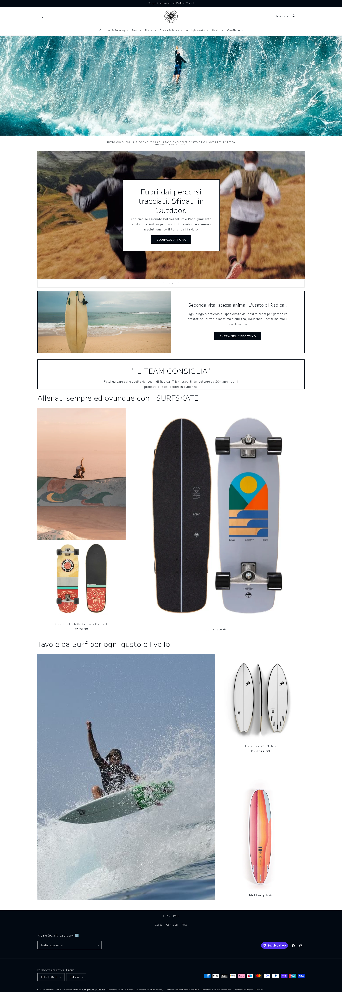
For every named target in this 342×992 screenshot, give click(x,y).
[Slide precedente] (163, 283)
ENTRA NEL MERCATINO (238, 336)
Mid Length (258, 895)
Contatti (172, 924)
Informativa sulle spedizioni (216, 989)
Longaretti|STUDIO (93, 989)
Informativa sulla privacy (150, 989)
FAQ (184, 924)
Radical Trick (53, 989)
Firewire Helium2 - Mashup (260, 746)
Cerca (158, 924)
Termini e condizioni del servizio (182, 989)
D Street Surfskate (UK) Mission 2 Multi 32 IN (81, 624)
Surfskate (214, 629)
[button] (41, 16)
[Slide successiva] (179, 283)
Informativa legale (243, 989)
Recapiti (260, 989)
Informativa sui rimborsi (121, 989)
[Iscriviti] (97, 945)
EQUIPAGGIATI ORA (171, 239)
